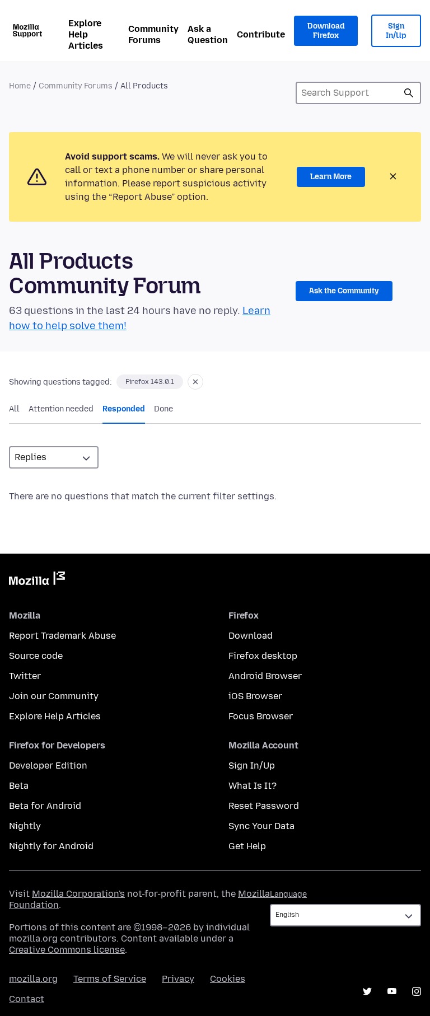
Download (250, 635)
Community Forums (153, 34)
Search (409, 93)
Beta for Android (45, 805)
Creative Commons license (67, 949)
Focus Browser (260, 716)
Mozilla (37, 580)
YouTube (391, 991)
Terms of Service (109, 978)
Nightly (25, 826)
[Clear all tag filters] (195, 382)
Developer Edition (48, 765)
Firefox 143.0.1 (149, 382)
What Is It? (252, 785)
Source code (36, 655)
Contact (26, 999)
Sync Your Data (261, 826)
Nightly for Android (51, 846)
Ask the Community (344, 291)
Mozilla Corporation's (78, 893)
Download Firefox (325, 31)
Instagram (416, 991)
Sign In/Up (396, 31)
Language (288, 894)
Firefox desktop (262, 655)
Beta (19, 785)
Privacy (178, 978)
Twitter (25, 676)
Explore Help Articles (85, 34)
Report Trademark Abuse (62, 635)
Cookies (227, 978)
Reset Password (263, 805)
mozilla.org (33, 978)
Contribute (261, 34)
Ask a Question (208, 34)
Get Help (247, 846)
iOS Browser (255, 696)
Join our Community (54, 696)
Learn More (331, 176)
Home (20, 86)
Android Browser (265, 676)
